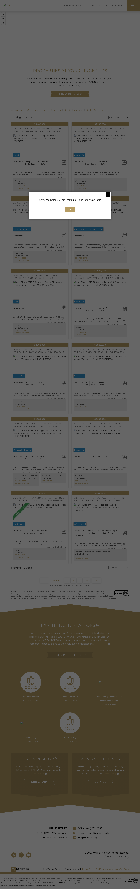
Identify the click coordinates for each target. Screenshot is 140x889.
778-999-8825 (80, 556)
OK (70, 210)
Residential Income (74, 110)
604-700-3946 (21, 186)
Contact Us (38, 773)
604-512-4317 (71, 741)
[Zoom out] (3, 18)
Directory (39, 782)
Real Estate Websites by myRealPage (112, 869)
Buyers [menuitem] (90, 5)
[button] (70, 94)
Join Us (101, 782)
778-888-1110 (47, 481)
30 (86, 580)
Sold (89, 110)
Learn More (100, 644)
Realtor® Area (116, 856)
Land (44, 110)
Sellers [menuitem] (103, 5)
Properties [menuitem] (71, 5)
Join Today (110, 773)
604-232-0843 (81, 186)
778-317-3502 (32, 741)
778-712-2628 (110, 704)
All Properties (17, 110)
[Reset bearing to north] (3, 23)
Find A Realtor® (70, 93)
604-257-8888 (20, 481)
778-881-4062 (20, 555)
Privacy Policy (88, 869)
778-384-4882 (81, 332)
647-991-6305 (71, 701)
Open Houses (100, 110)
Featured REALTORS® (70, 655)
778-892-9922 (20, 258)
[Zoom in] (3, 14)
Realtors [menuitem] (118, 5)
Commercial (33, 110)
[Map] (70, 34)
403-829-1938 (31, 701)
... (79, 580)
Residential (56, 110)
